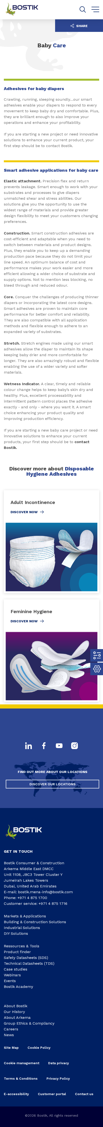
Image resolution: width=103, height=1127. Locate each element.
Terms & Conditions (21, 1078)
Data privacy (58, 1063)
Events (10, 980)
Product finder (17, 952)
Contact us (84, 1094)
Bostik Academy (18, 986)
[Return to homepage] (25, 9)
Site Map (11, 1047)
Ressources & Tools (21, 946)
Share (81, 26)
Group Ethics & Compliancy (29, 1023)
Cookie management (21, 1063)
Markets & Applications (25, 916)
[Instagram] (74, 746)
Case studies (15, 969)
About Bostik (15, 1006)
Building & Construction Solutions (35, 922)
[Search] (83, 9)
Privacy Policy (58, 1078)
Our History (14, 1011)
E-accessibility (16, 1094)
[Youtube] (59, 746)
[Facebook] (44, 746)
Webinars (12, 975)
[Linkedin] (28, 746)
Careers (11, 1029)
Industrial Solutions (22, 927)
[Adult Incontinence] (51, 541)
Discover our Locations (52, 784)
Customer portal (52, 1094)
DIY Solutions (16, 933)
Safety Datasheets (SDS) (26, 957)
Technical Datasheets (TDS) (29, 963)
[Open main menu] (95, 9)
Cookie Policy (39, 1047)
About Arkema (17, 1017)
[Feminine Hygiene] (51, 650)
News (9, 1035)
